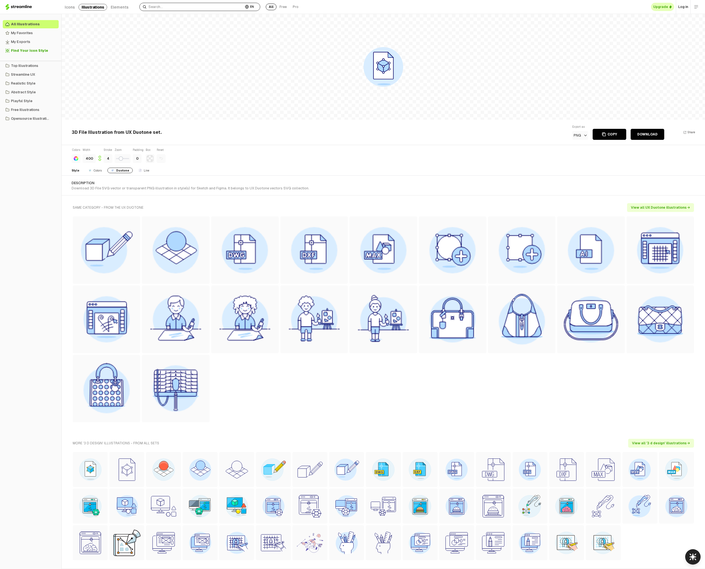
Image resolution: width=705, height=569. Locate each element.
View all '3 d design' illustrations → (661, 443)
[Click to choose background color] (150, 158)
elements (120, 7)
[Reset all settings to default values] (161, 158)
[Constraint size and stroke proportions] (99, 155)
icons (70, 7)
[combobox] (191, 7)
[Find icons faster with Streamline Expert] (693, 557)
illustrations (93, 7)
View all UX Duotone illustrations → (660, 207)
